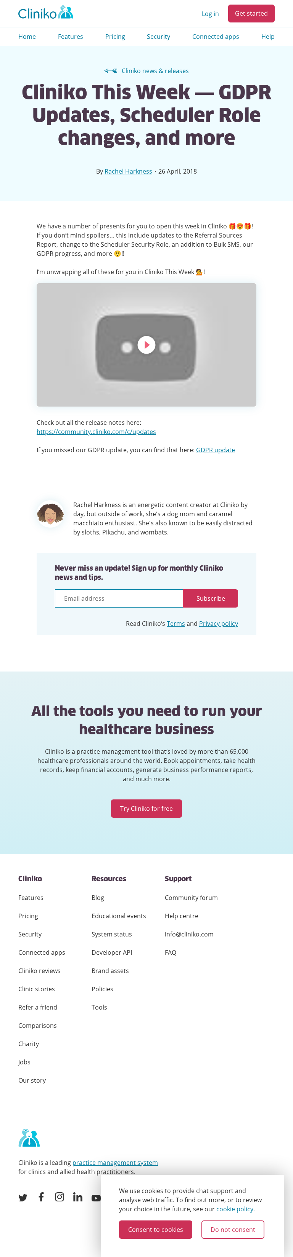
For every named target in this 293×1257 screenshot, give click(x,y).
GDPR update (215, 450)
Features (70, 36)
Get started (251, 13)
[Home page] (29, 1138)
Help (268, 36)
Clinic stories (36, 989)
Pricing (115, 36)
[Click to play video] (146, 345)
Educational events (119, 916)
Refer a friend (37, 1007)
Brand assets (110, 971)
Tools (99, 1007)
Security (158, 36)
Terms (176, 623)
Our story (32, 1080)
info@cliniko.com (189, 934)
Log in (210, 14)
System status (112, 934)
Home (27, 36)
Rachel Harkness (128, 171)
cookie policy (234, 1209)
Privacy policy (218, 623)
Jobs (24, 1062)
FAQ (170, 952)
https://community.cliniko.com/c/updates (96, 432)
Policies (102, 989)
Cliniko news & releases (155, 71)
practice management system (115, 1162)
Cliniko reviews (39, 971)
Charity (28, 1044)
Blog (98, 897)
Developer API (112, 952)
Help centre (181, 916)
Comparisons (37, 1025)
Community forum (191, 897)
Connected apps (215, 36)
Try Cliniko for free (146, 808)
